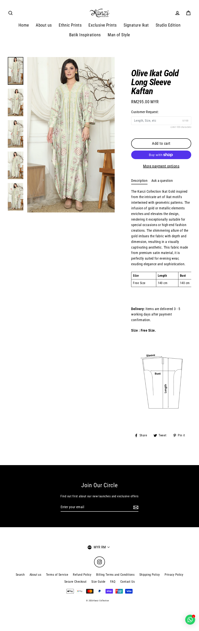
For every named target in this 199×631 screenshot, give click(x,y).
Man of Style (119, 34)
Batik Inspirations (85, 34)
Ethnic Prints (70, 25)
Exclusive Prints (102, 25)
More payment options (161, 166)
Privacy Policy (174, 574)
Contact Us (127, 581)
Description (139, 181)
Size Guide (98, 581)
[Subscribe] (135, 507)
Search (20, 574)
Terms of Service (57, 574)
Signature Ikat (136, 25)
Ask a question (162, 181)
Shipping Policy (149, 574)
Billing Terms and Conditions (115, 574)
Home (23, 25)
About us (44, 25)
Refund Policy (82, 574)
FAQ (112, 581)
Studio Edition (168, 25)
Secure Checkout (75, 581)
